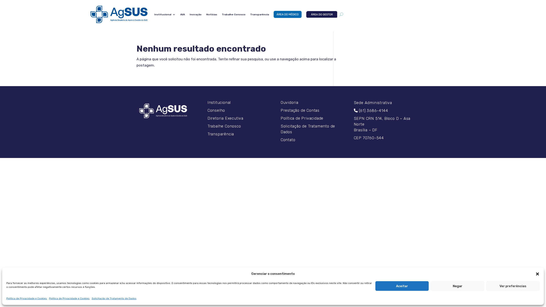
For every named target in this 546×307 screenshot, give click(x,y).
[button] (537, 274)
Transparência (259, 14)
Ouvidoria (289, 102)
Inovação (196, 14)
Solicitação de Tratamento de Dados (114, 298)
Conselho (216, 110)
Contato (288, 140)
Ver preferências (513, 286)
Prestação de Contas (300, 110)
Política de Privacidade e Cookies (26, 298)
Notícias (211, 14)
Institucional (162, 14)
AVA (182, 14)
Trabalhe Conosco (233, 14)
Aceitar (402, 286)
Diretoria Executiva (225, 118)
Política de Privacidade (302, 118)
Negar (457, 286)
